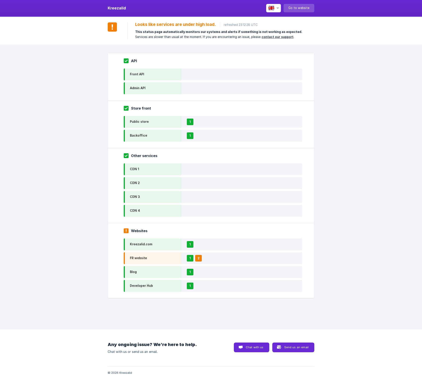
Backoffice (138, 135)
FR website (138, 258)
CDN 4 (135, 210)
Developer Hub (141, 285)
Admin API (138, 88)
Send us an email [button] (296, 347)
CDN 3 (135, 197)
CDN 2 (135, 183)
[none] (117, 8)
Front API (137, 74)
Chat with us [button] (255, 347)
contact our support (277, 37)
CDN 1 (134, 169)
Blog (133, 272)
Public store (139, 121)
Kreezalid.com (141, 244)
